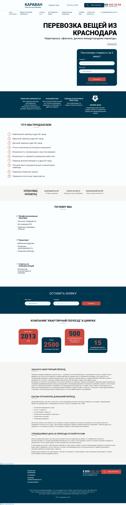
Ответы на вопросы (91, 13)
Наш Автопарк (12, 13)
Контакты (113, 12)
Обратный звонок (96, 5)
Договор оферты (32, 482)
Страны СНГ (42, 13)
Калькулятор (112, 44)
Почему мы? (81, 13)
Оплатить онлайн (72, 5)
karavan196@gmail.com (90, 475)
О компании (31, 475)
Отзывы (104, 12)
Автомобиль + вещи (53, 13)
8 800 (108, 5)
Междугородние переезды (26, 13)
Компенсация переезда (67, 13)
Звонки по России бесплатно (91, 473)
